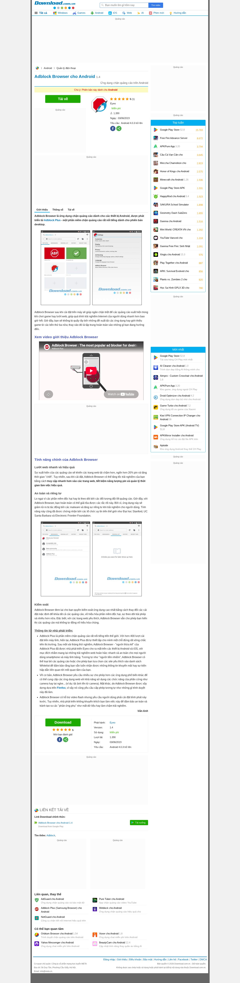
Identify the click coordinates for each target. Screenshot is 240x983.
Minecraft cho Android (174, 179)
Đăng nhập (109, 959)
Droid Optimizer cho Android (177, 395)
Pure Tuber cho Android (111, 899)
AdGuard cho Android (52, 899)
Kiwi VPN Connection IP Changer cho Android (180, 417)
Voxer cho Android (110, 933)
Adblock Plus (52, 220)
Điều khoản (135, 959)
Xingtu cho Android (172, 254)
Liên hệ (172, 959)
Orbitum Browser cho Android (59, 933)
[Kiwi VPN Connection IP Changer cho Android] (155, 417)
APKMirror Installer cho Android (176, 435)
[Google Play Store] (155, 130)
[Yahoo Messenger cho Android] (36, 943)
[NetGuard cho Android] (36, 918)
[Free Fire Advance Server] (155, 138)
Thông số (57, 209)
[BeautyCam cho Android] (95, 943)
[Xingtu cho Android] (155, 254)
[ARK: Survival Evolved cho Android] (155, 271)
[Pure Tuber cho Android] (95, 900)
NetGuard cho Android (53, 916)
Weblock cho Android (110, 908)
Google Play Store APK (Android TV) (172, 189)
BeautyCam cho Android (114, 942)
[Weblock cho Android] (95, 909)
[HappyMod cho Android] (155, 196)
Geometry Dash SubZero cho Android (173, 214)
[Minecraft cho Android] (155, 179)
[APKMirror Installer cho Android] (155, 437)
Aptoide (164, 445)
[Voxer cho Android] (95, 934)
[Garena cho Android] (155, 221)
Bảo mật (147, 959)
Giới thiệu (122, 959)
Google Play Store (172, 129)
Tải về (71, 209)
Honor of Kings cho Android (174, 172)
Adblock (51, 835)
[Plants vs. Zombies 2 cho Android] (155, 279)
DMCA (203, 959)
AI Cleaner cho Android (174, 365)
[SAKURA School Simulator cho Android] (155, 204)
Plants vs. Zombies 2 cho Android (173, 280)
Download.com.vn (37, 68)
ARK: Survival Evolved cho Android (174, 272)
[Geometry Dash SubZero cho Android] (155, 213)
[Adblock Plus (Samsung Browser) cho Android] (36, 909)
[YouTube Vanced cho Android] (155, 238)
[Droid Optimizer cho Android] (155, 397)
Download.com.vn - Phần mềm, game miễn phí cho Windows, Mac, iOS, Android (54, 5)
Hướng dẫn (160, 959)
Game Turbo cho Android (175, 405)
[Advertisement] (120, 44)
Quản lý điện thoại (66, 68)
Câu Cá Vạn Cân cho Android (171, 155)
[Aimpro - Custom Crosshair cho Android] (155, 377)
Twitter (194, 959)
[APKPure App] (155, 146)
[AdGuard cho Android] (36, 900)
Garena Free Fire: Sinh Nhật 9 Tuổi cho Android (175, 247)
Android (48, 68)
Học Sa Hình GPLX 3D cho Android (174, 288)
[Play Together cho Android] (155, 263)
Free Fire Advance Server (173, 139)
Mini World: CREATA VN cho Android (175, 230)
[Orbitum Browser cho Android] (36, 934)
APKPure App (170, 146)
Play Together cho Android (174, 263)
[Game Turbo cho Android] (155, 407)
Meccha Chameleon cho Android (173, 164)
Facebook (183, 959)
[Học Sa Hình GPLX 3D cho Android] (155, 287)
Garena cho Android (170, 221)
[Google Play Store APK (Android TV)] (155, 188)
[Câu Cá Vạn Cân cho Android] (155, 154)
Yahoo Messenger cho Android (57, 942)
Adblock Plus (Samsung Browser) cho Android (61, 910)
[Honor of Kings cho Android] (155, 171)
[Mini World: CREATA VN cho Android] (155, 229)
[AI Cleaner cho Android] (155, 367)
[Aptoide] (155, 447)
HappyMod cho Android (174, 196)
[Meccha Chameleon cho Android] (155, 163)
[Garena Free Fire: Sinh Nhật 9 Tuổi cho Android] (155, 246)
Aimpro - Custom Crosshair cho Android (181, 377)
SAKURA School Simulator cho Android (174, 205)
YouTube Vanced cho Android (171, 238)
